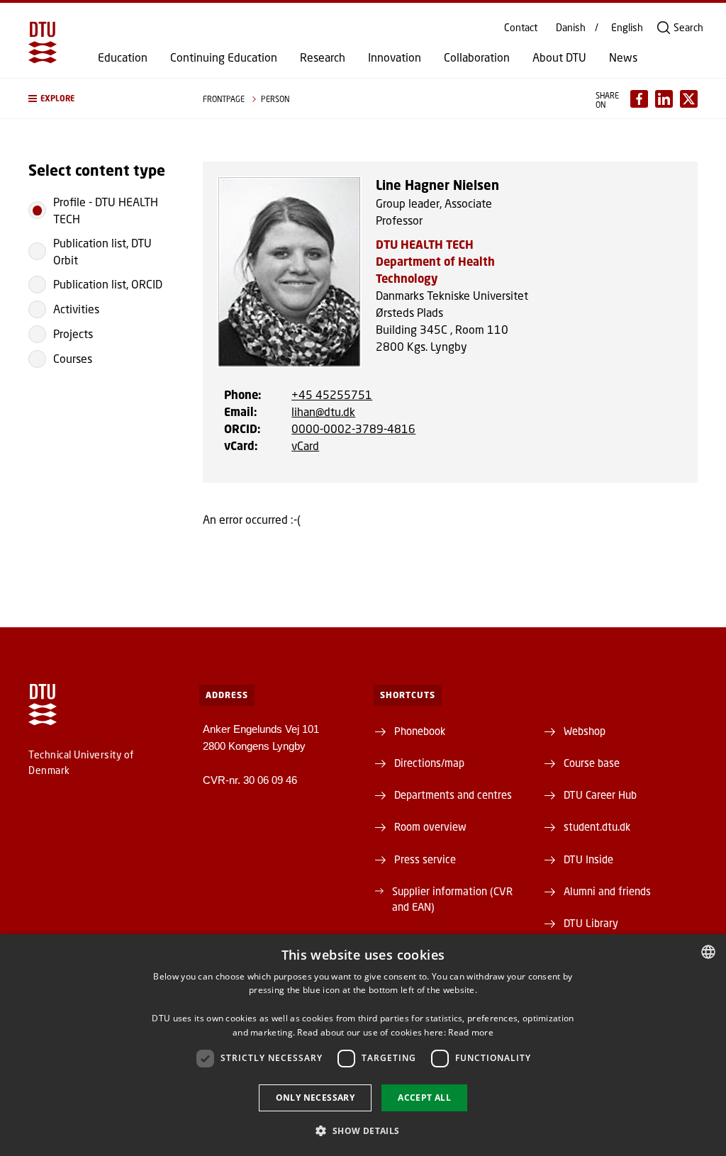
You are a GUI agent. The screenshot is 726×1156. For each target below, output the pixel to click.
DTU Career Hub (600, 794)
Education (122, 57)
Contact (520, 28)
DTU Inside (588, 859)
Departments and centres (453, 794)
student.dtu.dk (597, 826)
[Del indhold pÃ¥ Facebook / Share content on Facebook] (639, 99)
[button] (101, 98)
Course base (592, 762)
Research (322, 57)
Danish (571, 28)
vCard (305, 445)
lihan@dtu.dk (323, 411)
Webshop (584, 730)
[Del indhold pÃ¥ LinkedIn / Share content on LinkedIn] (664, 99)
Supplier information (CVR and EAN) (452, 899)
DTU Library (591, 922)
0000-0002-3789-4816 (353, 428)
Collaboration (477, 57)
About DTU (559, 57)
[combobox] (708, 952)
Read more (470, 1032)
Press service (425, 859)
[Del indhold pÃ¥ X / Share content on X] (689, 99)
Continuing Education (223, 57)
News (623, 57)
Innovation (394, 57)
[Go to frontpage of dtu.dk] (42, 42)
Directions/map (429, 762)
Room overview (430, 826)
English (627, 28)
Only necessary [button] (315, 1098)
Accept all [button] (424, 1098)
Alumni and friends (607, 891)
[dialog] (363, 1045)
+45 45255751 (331, 394)
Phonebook (419, 730)
